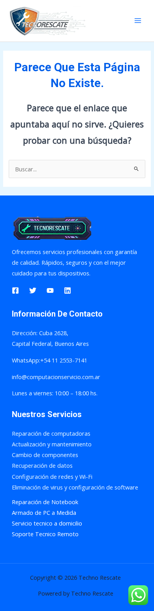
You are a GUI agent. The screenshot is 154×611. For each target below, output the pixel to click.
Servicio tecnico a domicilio (47, 523)
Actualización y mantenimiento (52, 444)
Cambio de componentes (45, 455)
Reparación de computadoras (51, 433)
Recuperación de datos (42, 465)
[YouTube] (50, 290)
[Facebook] (15, 290)
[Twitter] (32, 290)
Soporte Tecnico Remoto (45, 534)
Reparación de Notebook (45, 502)
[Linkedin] (67, 290)
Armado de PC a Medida (44, 512)
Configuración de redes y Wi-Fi (52, 476)
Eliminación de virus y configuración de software (75, 487)
